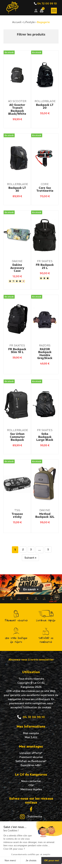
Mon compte (31, 733)
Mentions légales (31, 789)
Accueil (16, 22)
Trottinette (34, 816)
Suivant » (30, 557)
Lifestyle (29, 22)
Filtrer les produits (31, 34)
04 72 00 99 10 (47, 3)
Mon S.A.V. (31, 737)
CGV (31, 785)
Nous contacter (31, 781)
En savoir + (31, 589)
